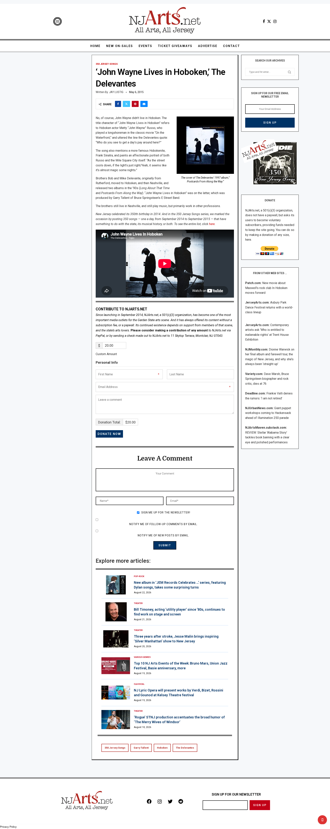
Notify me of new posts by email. (163, 535)
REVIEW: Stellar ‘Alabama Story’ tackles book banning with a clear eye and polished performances (267, 437)
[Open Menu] (57, 21)
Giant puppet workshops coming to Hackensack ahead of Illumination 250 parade (268, 413)
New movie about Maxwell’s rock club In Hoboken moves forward (266, 288)
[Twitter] (269, 21)
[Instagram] (275, 21)
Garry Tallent (141, 747)
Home (95, 46)
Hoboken (162, 747)
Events (145, 46)
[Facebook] (264, 21)
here (212, 224)
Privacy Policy (8, 826)
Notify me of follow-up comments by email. (163, 524)
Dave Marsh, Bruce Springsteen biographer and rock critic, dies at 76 (267, 378)
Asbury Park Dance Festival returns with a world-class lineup (269, 307)
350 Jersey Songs (115, 747)
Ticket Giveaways (175, 46)
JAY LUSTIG (116, 92)
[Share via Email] (144, 104)
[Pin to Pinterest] (135, 104)
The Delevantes (185, 747)
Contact (231, 46)
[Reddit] (180, 801)
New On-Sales (119, 46)
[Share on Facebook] (118, 104)
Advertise (207, 46)
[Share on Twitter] (126, 104)
